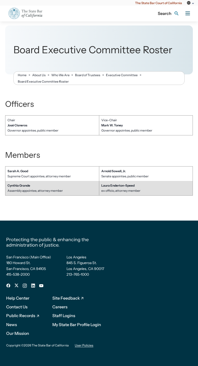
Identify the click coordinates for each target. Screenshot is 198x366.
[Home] (28, 13)
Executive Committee (122, 75)
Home (22, 75)
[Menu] (188, 13)
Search (164, 13)
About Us (39, 75)
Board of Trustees (87, 75)
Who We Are (60, 75)
